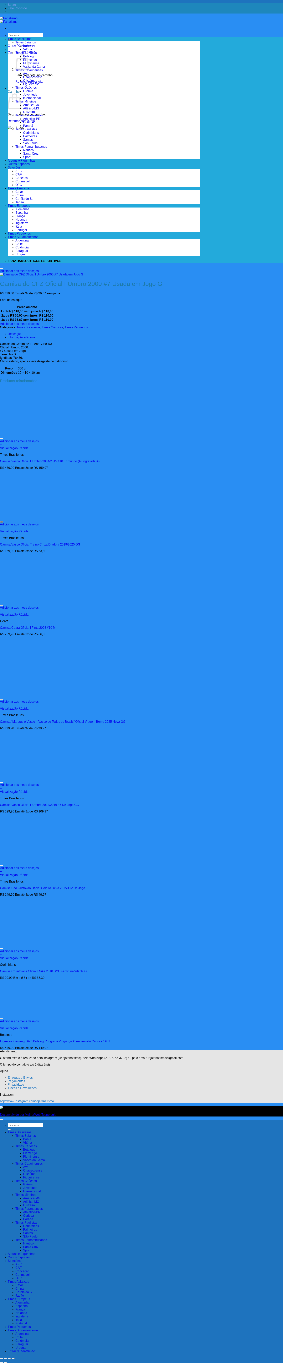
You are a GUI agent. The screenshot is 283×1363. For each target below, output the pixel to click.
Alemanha (22, 209)
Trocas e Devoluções (22, 1088)
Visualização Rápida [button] (14, 448)
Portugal (21, 230)
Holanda (21, 219)
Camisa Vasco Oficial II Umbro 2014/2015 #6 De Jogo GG (39, 804)
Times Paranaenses (29, 115)
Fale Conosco (17, 8)
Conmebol (22, 181)
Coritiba (28, 122)
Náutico (28, 150)
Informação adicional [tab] (22, 337)
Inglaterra (21, 223)
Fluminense (31, 63)
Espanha (21, 212)
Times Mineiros (25, 101)
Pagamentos (16, 1081)
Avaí (26, 73)
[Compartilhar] (9, 1358)
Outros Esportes (19, 164)
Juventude (30, 94)
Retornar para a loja (21, 121)
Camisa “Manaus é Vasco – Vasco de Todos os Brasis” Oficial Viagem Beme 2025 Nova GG (62, 721)
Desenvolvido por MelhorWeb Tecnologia (28, 1114)
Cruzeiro (29, 112)
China (19, 195)
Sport (26, 157)
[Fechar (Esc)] (13, 1358)
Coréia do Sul (24, 198)
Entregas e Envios (20, 1077)
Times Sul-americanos (23, 237)
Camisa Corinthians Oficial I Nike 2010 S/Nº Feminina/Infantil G (43, 971)
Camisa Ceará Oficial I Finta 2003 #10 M (27, 627)
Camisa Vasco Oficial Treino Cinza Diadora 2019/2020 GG (40, 544)
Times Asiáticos (18, 188)
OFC (18, 184)
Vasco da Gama (34, 66)
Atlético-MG (31, 108)
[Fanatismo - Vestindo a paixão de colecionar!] (9, 20)
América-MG (31, 105)
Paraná (28, 125)
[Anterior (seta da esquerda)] (1, 1362)
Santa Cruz (31, 153)
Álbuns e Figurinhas (21, 160)
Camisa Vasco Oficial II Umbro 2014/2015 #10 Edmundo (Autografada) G (50, 461)
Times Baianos (25, 42)
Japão (19, 202)
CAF (18, 174)
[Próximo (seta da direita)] (5, 1362)
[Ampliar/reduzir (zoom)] (1, 1358)
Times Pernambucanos (31, 146)
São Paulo (30, 143)
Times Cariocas (26, 52)
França (20, 216)
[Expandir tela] (5, 1358)
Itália (18, 226)
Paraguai (21, 250)
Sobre (12, 4)
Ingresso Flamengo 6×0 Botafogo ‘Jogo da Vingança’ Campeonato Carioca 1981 (55, 1041)
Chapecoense (32, 77)
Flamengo (30, 59)
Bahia (27, 45)
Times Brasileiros (19, 39)
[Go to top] (1, 1119)
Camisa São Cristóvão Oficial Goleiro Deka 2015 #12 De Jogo (42, 888)
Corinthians (31, 132)
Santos (28, 139)
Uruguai (20, 254)
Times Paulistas (26, 129)
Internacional (32, 98)
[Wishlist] (1, 268)
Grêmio (28, 91)
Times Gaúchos (26, 87)
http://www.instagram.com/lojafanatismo (27, 1101)
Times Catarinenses (29, 70)
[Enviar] (9, 1129)
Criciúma (29, 80)
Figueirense (31, 84)
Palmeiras (30, 136)
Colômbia (22, 247)
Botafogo (29, 56)
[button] (8, 88)
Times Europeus (19, 205)
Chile (19, 244)
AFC (18, 171)
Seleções (14, 167)
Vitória (27, 49)
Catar (19, 191)
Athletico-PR (31, 118)
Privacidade (16, 1084)
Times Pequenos (19, 233)
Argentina (22, 240)
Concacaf (21, 178)
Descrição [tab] (15, 333)
